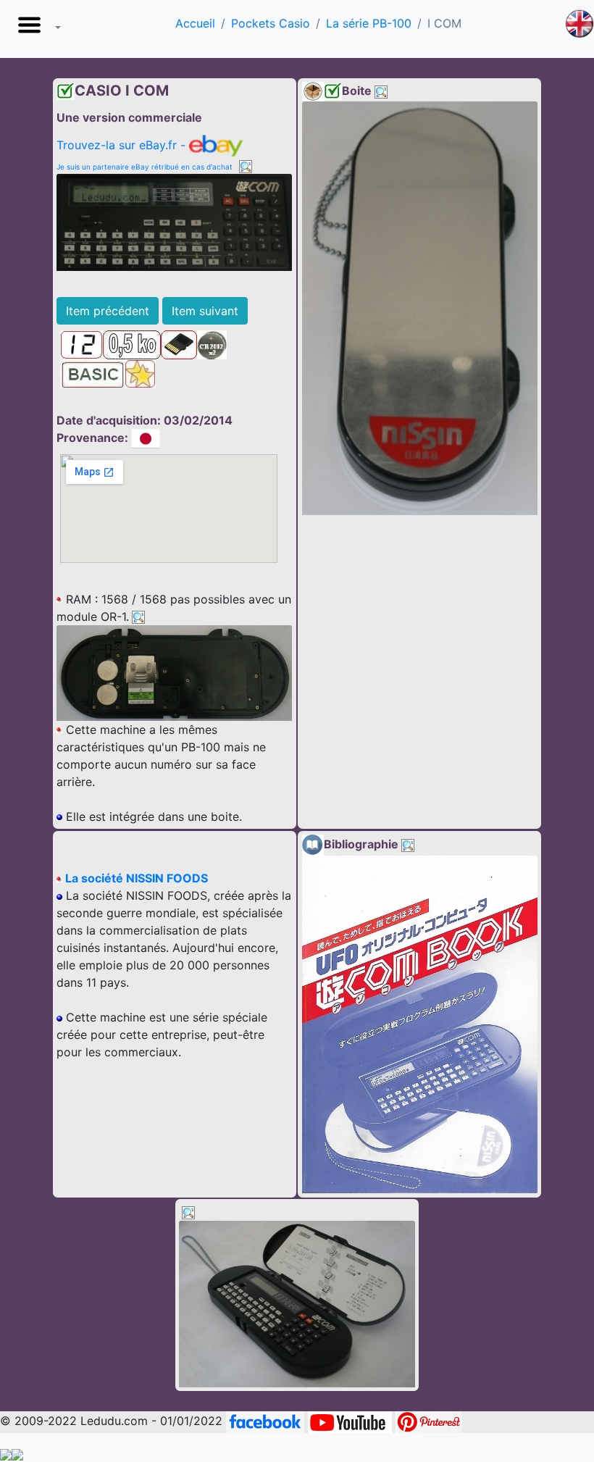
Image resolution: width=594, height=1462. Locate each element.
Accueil (195, 23)
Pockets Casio (270, 23)
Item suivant (205, 311)
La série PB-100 (368, 23)
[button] (36, 29)
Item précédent (107, 311)
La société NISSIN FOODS (135, 878)
